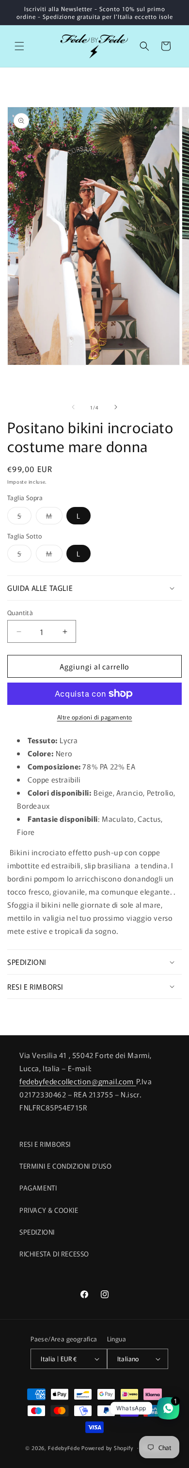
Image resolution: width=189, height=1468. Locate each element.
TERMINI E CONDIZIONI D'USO (65, 1166)
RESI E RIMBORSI (45, 1144)
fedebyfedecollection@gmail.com (77, 1081)
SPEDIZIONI (37, 1232)
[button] (19, 46)
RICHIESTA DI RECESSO (54, 1253)
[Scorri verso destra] (115, 407)
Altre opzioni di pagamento (94, 717)
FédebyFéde (64, 1447)
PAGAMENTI (38, 1187)
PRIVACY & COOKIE (49, 1210)
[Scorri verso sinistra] (73, 407)
